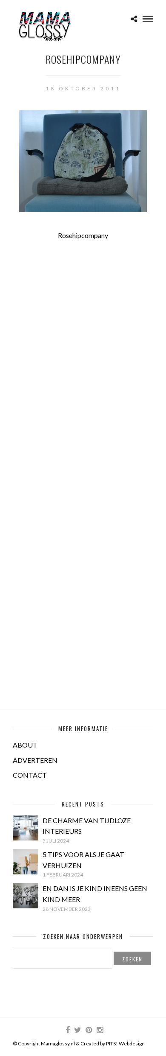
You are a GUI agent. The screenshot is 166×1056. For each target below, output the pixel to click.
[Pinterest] (88, 1030)
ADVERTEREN (35, 760)
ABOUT (25, 745)
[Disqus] (83, 358)
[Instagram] (99, 1030)
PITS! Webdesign (125, 1043)
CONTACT (30, 775)
